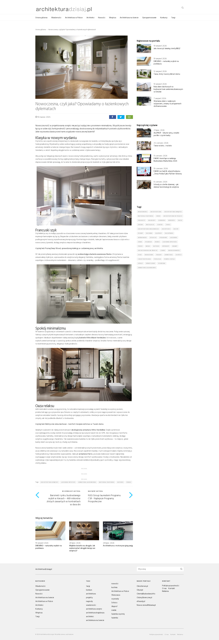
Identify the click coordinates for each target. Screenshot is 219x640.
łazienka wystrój (68, 482)
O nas (164, 588)
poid (140, 255)
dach (180, 220)
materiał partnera (106, 482)
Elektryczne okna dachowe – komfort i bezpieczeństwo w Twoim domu (74, 423)
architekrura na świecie (147, 250)
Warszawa (149, 255)
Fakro (157, 242)
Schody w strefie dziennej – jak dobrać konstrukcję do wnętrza (166, 185)
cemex (162, 250)
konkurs (161, 220)
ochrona (161, 263)
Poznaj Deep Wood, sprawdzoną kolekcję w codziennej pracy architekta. (74, 248)
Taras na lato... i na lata (163, 145)
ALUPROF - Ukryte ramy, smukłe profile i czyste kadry (166, 134)
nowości (171, 220)
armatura (168, 255)
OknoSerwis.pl (142, 585)
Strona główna (41, 17)
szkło (140, 263)
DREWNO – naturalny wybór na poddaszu (48, 547)
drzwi (140, 225)
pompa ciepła (169, 259)
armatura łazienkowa (87, 482)
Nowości (101, 17)
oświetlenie (150, 263)
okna (140, 242)
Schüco (178, 255)
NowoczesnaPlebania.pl (146, 604)
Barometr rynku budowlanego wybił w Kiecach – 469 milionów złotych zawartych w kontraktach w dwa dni (63, 499)
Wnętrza (112, 17)
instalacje (150, 225)
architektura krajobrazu (148, 229)
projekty (141, 220)
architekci (166, 229)
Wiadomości (56, 17)
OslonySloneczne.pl (144, 597)
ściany (140, 233)
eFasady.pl (141, 601)
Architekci (90, 17)
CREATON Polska (144, 259)
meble (148, 246)
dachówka (169, 233)
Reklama (165, 591)
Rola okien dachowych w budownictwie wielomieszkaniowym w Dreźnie (168, 89)
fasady (159, 255)
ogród (160, 225)
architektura (155, 212)
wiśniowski (142, 237)
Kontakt (171, 588)
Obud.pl (140, 589)
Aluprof (158, 233)
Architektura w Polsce (74, 17)
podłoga (157, 259)
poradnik (163, 237)
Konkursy (163, 17)
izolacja (153, 237)
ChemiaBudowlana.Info (146, 593)
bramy (174, 246)
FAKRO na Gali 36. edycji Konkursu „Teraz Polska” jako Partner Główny (168, 172)
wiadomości (142, 212)
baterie (120, 482)
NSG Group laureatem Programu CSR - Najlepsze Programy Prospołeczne (104, 498)
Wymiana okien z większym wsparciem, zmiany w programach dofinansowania (167, 103)
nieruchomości (174, 250)
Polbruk (148, 242)
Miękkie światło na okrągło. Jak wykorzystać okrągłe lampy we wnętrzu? (82, 548)
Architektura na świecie (129, 17)
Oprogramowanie (149, 17)
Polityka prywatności (170, 585)
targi (168, 225)
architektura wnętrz (49, 482)
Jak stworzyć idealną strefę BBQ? (167, 48)
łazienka (173, 237)
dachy (176, 229)
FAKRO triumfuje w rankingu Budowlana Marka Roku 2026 (165, 159)
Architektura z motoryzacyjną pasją (118, 545)
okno (158, 216)
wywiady (165, 246)
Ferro (128, 482)
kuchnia (149, 233)
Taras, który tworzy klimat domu (167, 73)
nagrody (151, 220)
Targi (173, 17)
